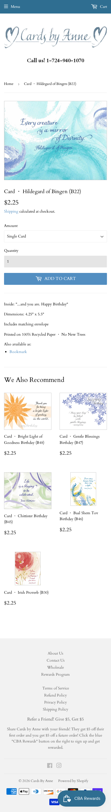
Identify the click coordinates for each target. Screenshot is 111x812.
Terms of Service (55, 688)
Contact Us (56, 660)
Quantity (11, 250)
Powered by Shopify (73, 780)
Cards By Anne (42, 780)
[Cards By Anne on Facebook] (50, 766)
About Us (55, 653)
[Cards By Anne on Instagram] (59, 766)
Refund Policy (55, 695)
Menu (15, 6)
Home (8, 83)
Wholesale (55, 667)
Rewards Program (55, 674)
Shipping (11, 211)
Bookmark (18, 351)
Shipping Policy (55, 709)
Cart (103, 6)
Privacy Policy (55, 702)
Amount (11, 225)
